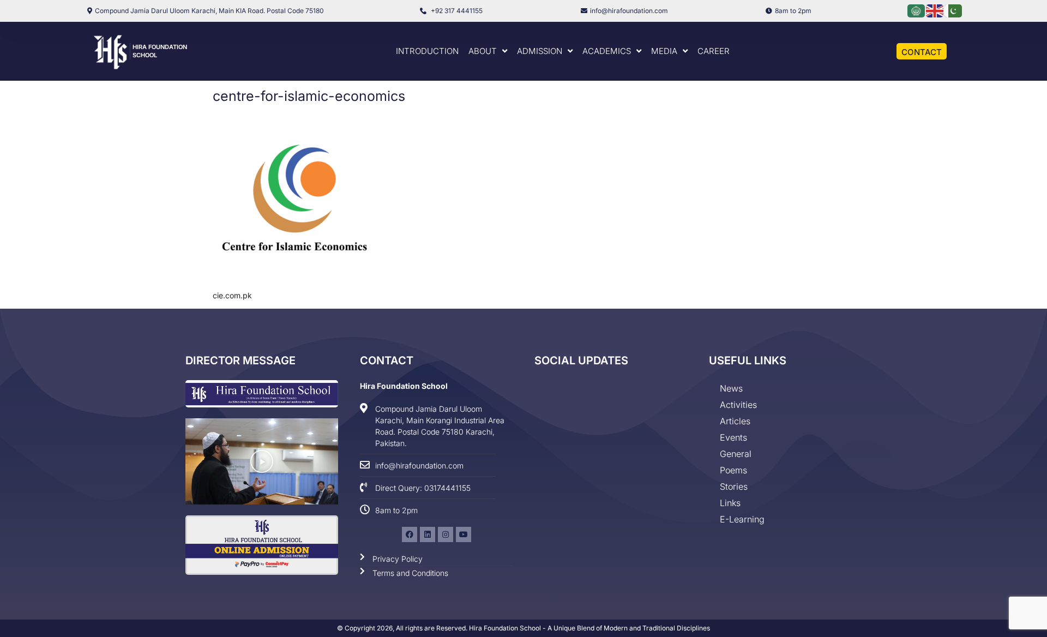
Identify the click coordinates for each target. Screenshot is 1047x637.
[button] (262, 461)
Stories (734, 486)
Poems (733, 470)
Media (664, 51)
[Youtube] (463, 534)
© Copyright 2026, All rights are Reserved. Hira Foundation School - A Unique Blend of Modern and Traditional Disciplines (523, 628)
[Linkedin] (427, 534)
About (482, 51)
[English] (935, 10)
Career (713, 51)
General (735, 453)
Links (730, 502)
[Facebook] (409, 534)
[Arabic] (916, 10)
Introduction (427, 51)
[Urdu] (953, 10)
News (731, 388)
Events (733, 437)
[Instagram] (445, 534)
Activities (738, 404)
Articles (735, 421)
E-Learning (742, 519)
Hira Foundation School (404, 385)
